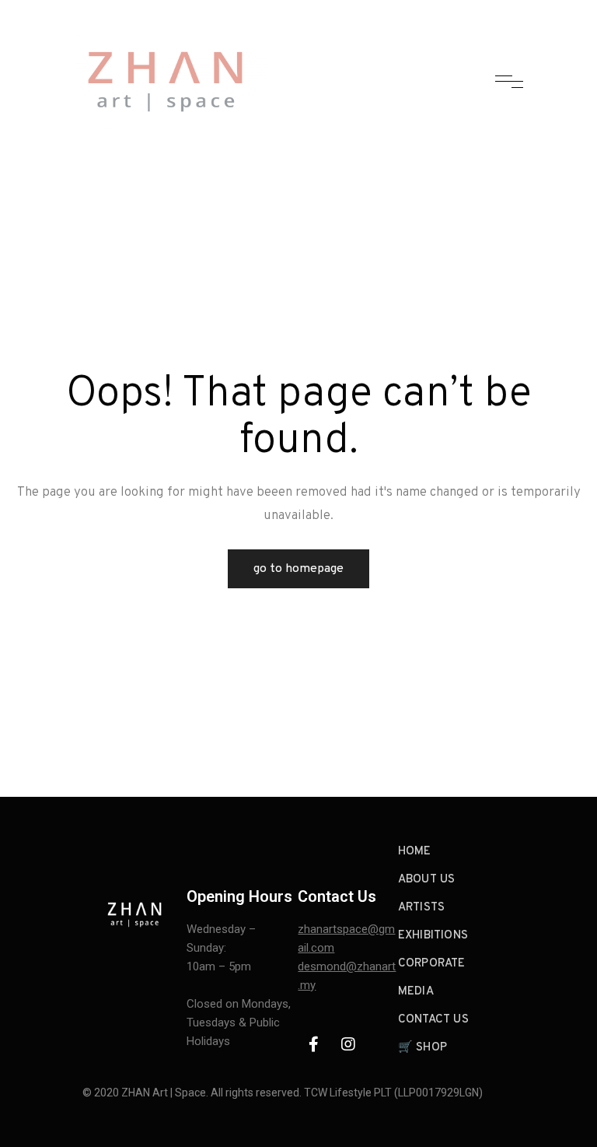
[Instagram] (348, 1044)
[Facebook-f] (313, 1044)
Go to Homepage (298, 569)
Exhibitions (433, 935)
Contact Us (433, 1019)
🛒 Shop (422, 1047)
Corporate (432, 963)
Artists (421, 907)
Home (414, 851)
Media (416, 991)
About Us (427, 879)
